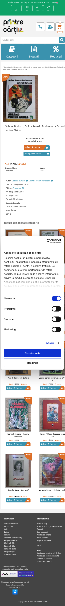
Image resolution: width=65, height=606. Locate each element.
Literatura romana (36, 67)
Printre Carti (7, 67)
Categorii (12, 56)
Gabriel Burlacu (19, 181)
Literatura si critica (21, 67)
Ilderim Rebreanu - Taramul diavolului (18, 435)
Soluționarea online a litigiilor (49, 553)
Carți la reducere (11, 524)
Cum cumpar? (42, 532)
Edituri (7, 532)
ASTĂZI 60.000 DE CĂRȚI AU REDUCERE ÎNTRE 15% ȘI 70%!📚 (33, 3)
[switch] (56, 309)
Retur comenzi (42, 538)
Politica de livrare (44, 535)
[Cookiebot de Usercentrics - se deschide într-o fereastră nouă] (46, 241)
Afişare (50, 343)
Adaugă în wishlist (32, 154)
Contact (40, 529)
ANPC (39, 550)
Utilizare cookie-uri (44, 562)
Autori (6, 529)
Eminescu (17, 188)
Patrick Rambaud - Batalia (18, 378)
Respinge (32, 362)
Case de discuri (10, 555)
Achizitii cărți (42, 524)
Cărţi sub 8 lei (9, 546)
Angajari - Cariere (44, 541)
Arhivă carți (9, 527)
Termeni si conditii (44, 559)
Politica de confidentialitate (48, 556)
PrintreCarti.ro (42, 602)
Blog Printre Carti (11, 541)
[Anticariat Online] (15, 594)
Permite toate (32, 353)
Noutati (34, 56)
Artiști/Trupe (9, 552)
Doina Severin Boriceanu (40, 181)
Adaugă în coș (32, 147)
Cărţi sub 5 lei (9, 543)
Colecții (7, 535)
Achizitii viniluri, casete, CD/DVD (50, 527)
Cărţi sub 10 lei (10, 549)
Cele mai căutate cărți (13, 538)
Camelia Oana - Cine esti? (18, 490)
